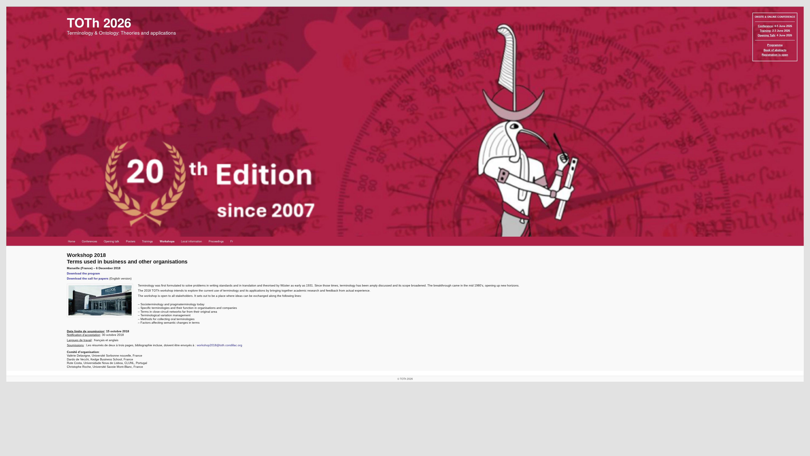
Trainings (147, 241)
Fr (231, 241)
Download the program (83, 273)
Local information (191, 241)
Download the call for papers (87, 278)
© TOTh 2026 (405, 378)
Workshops (167, 241)
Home (71, 241)
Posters (130, 241)
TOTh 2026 (99, 22)
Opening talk (111, 241)
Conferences (89, 241)
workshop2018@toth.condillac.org (219, 345)
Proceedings (216, 241)
